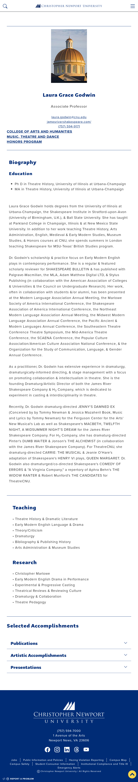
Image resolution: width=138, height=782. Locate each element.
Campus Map (118, 760)
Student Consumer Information (55, 764)
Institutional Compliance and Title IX (104, 764)
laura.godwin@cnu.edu (69, 117)
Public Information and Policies (43, 760)
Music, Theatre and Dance (33, 136)
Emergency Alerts (69, 767)
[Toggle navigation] (132, 6)
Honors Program (24, 141)
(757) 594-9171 (69, 126)
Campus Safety (19, 764)
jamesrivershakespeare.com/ (69, 121)
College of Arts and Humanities (39, 131)
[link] (47, 749)
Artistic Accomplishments (38, 655)
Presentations (26, 667)
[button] (132, 774)
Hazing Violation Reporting (86, 760)
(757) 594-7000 (69, 730)
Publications (24, 643)
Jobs (14, 760)
